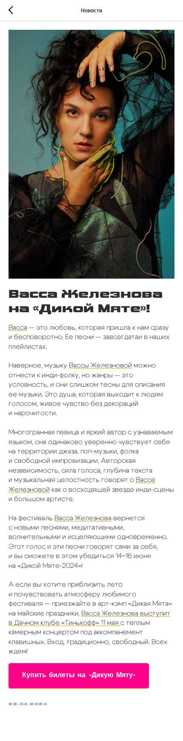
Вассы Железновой (100, 365)
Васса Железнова (83, 518)
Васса (18, 327)
